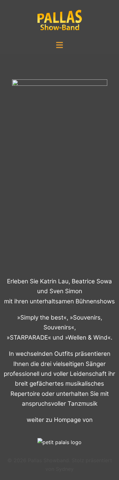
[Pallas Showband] (59, 20)
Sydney (65, 469)
